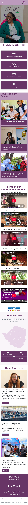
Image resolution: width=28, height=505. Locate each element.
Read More (5, 403)
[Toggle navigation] (2, 2)
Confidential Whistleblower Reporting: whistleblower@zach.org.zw (14, 498)
